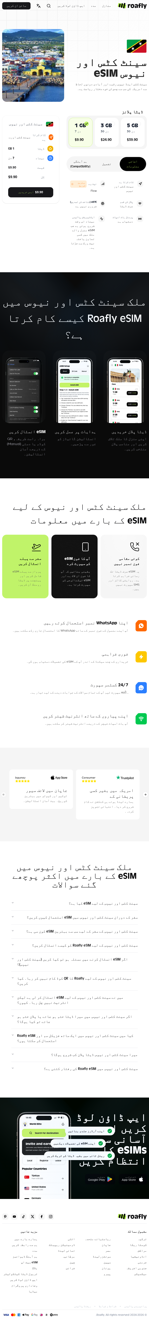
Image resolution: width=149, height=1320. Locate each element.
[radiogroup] (107, 132)
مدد (93, 6)
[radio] (86, 124)
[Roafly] (132, 6)
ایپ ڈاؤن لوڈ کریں (71, 6)
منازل (106, 6)
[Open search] (49, 6)
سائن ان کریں (16, 6)
